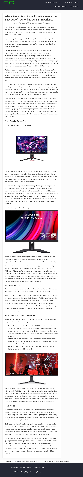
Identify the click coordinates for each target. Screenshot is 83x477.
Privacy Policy (24, 472)
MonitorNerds (14, 468)
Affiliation (16, 472)
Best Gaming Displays (35, 472)
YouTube (22, 468)
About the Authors (39, 468)
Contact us (29, 468)
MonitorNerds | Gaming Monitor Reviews (9, 3)
